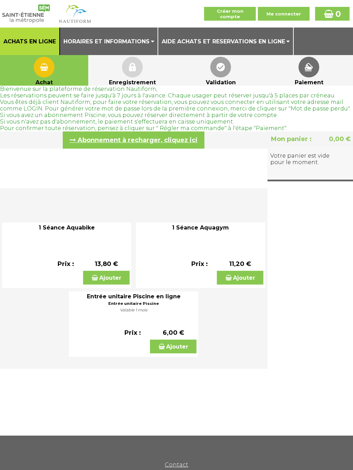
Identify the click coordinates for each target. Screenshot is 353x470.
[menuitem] (30, 41)
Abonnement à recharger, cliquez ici (138, 140)
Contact (176, 464)
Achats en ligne (29, 41)
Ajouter (110, 278)
